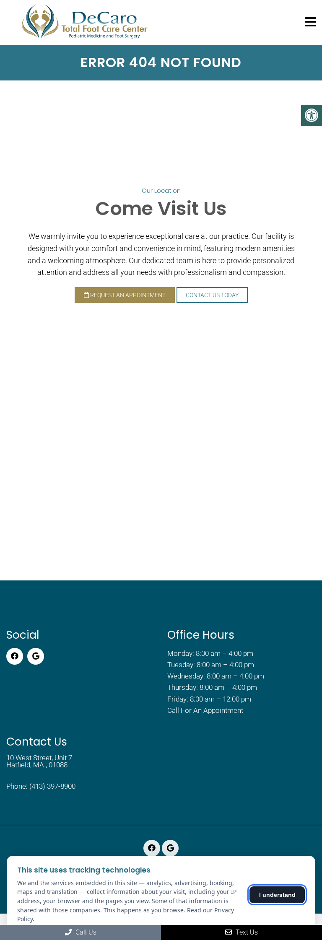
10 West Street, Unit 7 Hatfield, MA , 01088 (39, 761)
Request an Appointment (127, 295)
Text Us (246, 932)
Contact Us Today (212, 295)
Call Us (85, 932)
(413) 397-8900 (52, 786)
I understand (277, 894)
